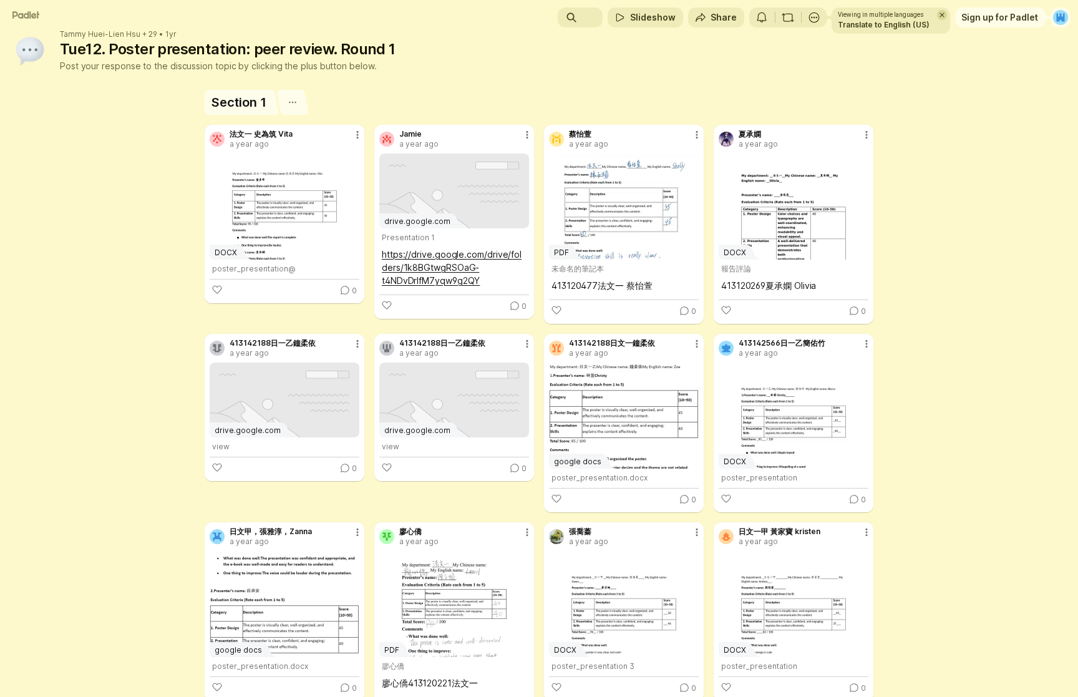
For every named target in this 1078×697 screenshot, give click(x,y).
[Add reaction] (217, 289)
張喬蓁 (580, 531)
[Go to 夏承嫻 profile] (726, 139)
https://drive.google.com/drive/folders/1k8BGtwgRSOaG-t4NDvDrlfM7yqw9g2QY (452, 267)
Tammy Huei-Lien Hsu (100, 34)
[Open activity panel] (761, 17)
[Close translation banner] (942, 15)
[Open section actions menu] (292, 102)
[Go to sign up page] (1061, 17)
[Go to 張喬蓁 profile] (556, 536)
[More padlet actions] (814, 17)
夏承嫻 (750, 134)
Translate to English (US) (884, 24)
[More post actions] (357, 135)
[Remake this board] (787, 17)
